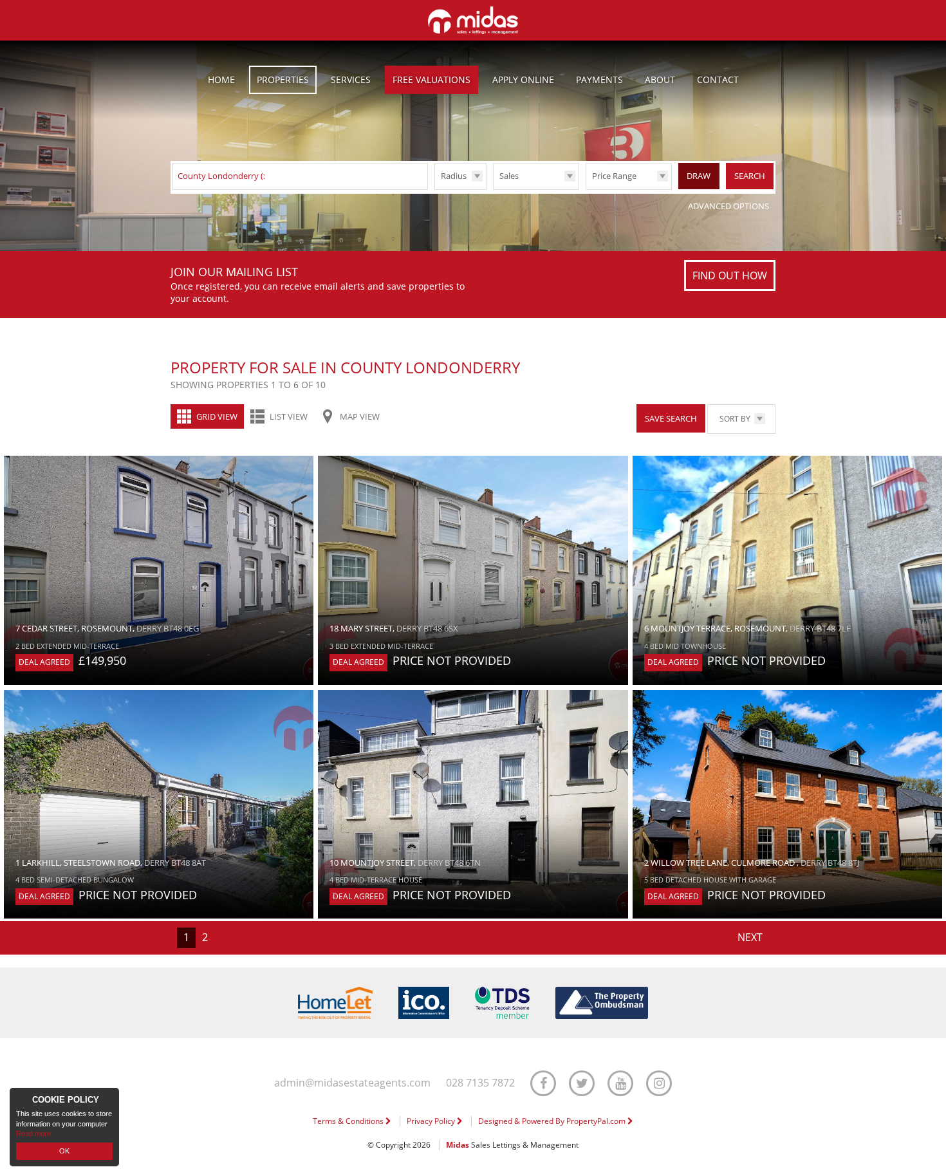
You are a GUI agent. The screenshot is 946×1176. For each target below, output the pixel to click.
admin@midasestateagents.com (352, 1083)
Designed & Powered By (552, 1120)
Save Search (671, 418)
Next (750, 937)
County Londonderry (224, 176)
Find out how (729, 275)
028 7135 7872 (480, 1083)
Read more (33, 1133)
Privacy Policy (432, 1120)
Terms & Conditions (349, 1120)
